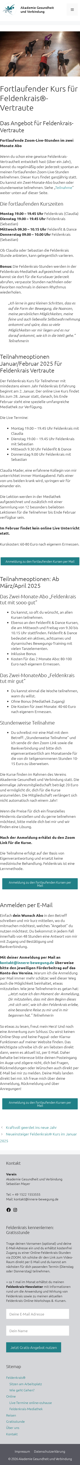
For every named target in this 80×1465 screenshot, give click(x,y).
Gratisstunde (15, 1421)
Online (11, 1396)
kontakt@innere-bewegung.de (27, 962)
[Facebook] (8, 1211)
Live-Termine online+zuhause (30, 1402)
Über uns (12, 1427)
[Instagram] (15, 1211)
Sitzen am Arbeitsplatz (25, 1383)
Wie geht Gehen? (21, 1390)
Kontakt (12, 1434)
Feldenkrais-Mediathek (26, 1408)
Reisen (11, 1415)
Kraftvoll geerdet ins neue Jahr (31, 1127)
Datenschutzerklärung (49, 1451)
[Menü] (72, 9)
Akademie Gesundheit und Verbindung (37, 9)
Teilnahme (63, 187)
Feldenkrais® (15, 1377)
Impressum (22, 1451)
